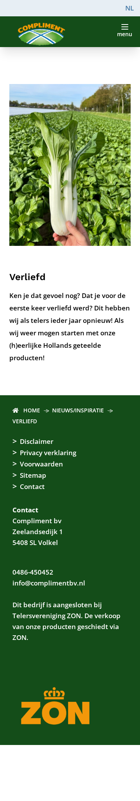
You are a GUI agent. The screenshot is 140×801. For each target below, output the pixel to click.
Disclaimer (36, 441)
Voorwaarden (41, 463)
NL (129, 8)
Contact (32, 486)
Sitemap (33, 475)
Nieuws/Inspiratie (78, 410)
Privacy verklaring (48, 452)
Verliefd (24, 421)
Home (31, 410)
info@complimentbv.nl (48, 582)
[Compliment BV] (70, 34)
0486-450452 (32, 572)
